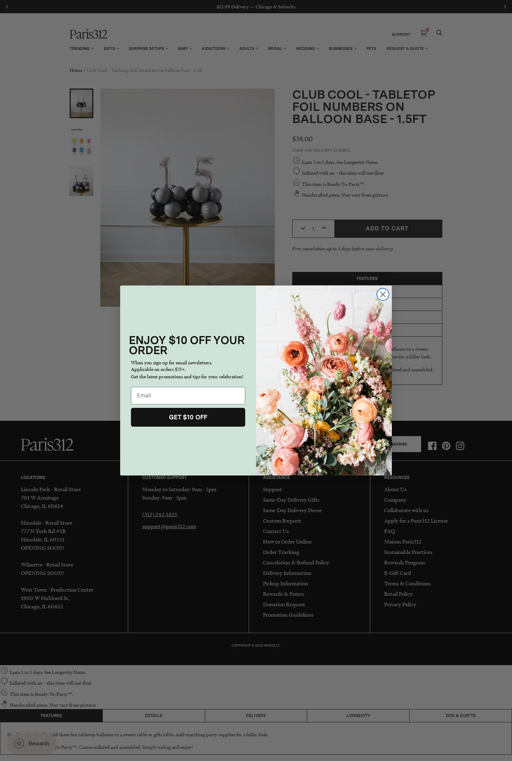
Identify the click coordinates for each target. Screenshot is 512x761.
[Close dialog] (383, 294)
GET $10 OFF (188, 417)
